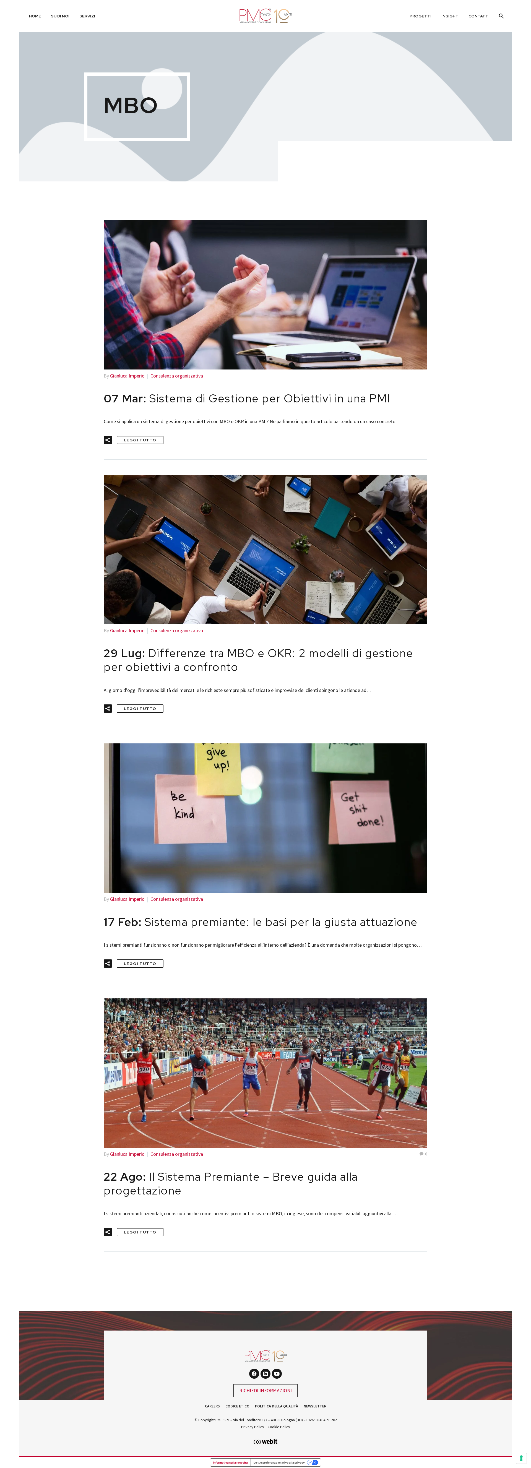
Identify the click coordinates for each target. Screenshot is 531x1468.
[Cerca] (500, 16)
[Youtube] (277, 1374)
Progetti (420, 16)
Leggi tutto (140, 440)
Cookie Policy (279, 1426)
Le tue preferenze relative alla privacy (279, 1462)
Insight (450, 16)
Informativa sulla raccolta (230, 1462)
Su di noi (60, 16)
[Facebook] (254, 1374)
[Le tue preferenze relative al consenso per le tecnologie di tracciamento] (521, 1458)
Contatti (479, 16)
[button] (108, 440)
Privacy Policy (252, 1426)
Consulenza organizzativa (176, 376)
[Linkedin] (265, 1374)
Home (35, 16)
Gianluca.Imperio (127, 376)
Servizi (87, 16)
